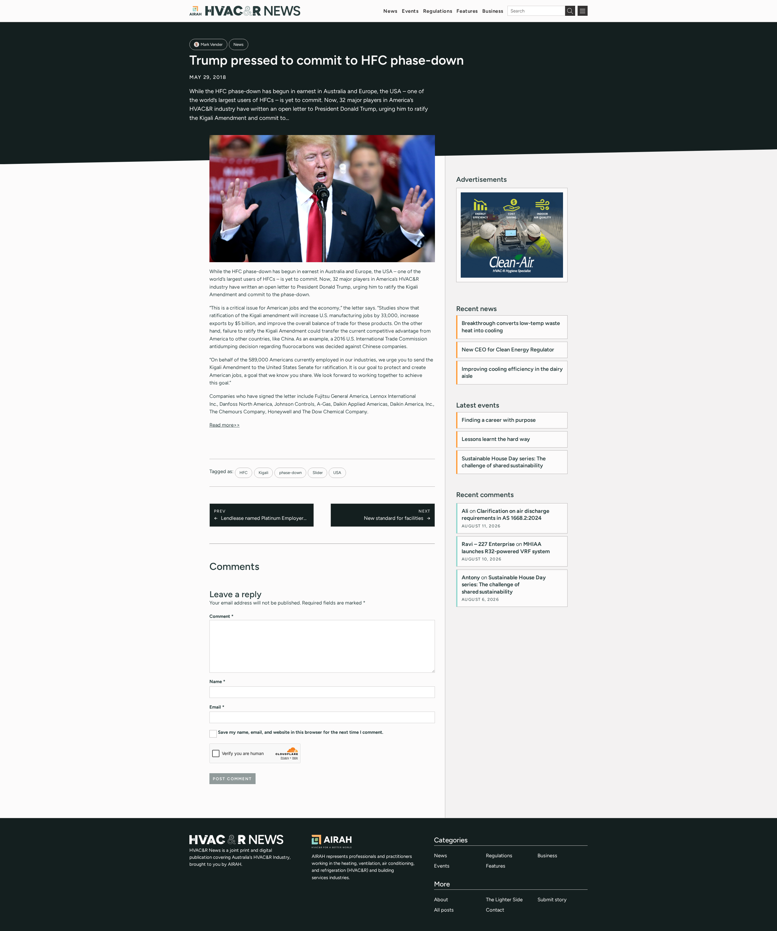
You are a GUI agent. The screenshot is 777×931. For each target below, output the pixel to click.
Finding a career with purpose (499, 420)
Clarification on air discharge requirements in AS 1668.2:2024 (505, 514)
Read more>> (224, 425)
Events (410, 11)
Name (217, 681)
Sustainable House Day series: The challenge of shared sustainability (504, 462)
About (441, 899)
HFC (243, 472)
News (390, 11)
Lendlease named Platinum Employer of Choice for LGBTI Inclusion (262, 518)
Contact (495, 910)
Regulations (437, 11)
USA (337, 472)
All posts (444, 910)
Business (493, 11)
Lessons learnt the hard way (496, 439)
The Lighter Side (504, 899)
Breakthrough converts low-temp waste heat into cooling (511, 326)
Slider (318, 472)
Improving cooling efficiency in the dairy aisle (512, 372)
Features (467, 11)
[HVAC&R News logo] (244, 11)
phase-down (290, 472)
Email (216, 707)
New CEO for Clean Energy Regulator (508, 349)
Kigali (263, 472)
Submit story (552, 899)
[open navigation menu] (583, 11)
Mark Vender (211, 44)
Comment (221, 616)
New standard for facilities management (393, 518)
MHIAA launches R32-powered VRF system (506, 547)
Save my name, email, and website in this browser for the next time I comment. (300, 732)
